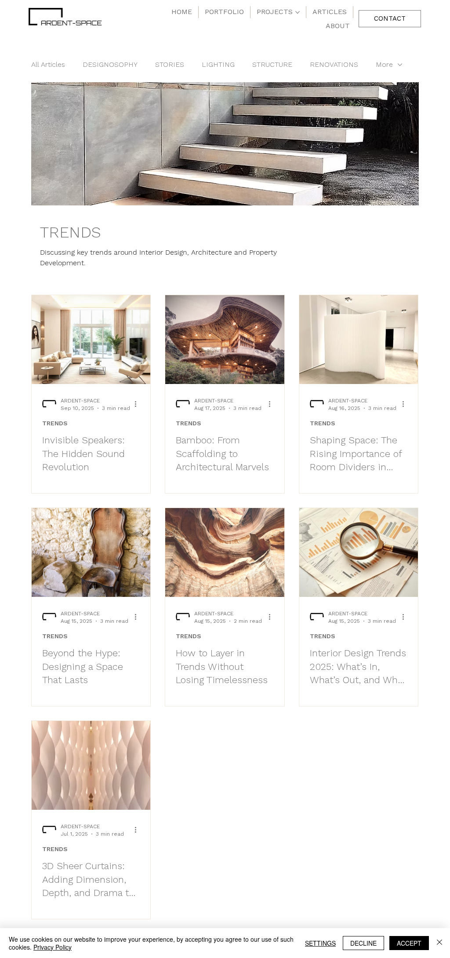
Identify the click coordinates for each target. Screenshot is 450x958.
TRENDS (55, 423)
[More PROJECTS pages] (297, 12)
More (384, 64)
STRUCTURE (272, 64)
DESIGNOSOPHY (110, 64)
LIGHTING (218, 64)
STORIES (169, 64)
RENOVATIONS (334, 64)
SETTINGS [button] (320, 943)
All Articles (48, 64)
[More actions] (138, 404)
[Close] (439, 943)
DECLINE (363, 943)
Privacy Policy (52, 947)
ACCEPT (409, 943)
